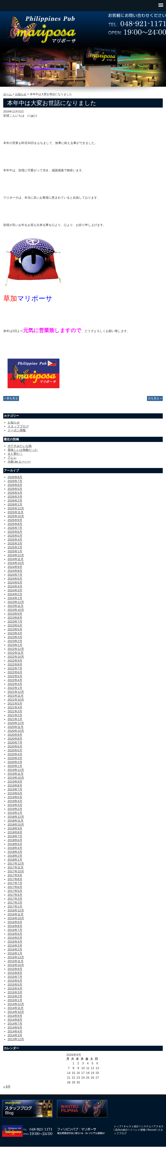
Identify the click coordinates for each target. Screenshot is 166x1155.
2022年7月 (15, 668)
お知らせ (20, 94)
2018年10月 (16, 824)
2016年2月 (15, 949)
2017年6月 (15, 887)
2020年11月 (16, 727)
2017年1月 (15, 906)
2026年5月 (15, 489)
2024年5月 (15, 582)
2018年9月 (15, 828)
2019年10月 (16, 777)
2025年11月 (16, 512)
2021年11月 (16, 695)
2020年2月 (15, 762)
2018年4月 (15, 848)
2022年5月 (15, 676)
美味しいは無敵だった (23, 450)
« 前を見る (11, 398)
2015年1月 (15, 1000)
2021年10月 (16, 699)
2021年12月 (16, 692)
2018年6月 (15, 840)
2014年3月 (15, 1035)
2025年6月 (15, 531)
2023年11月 (16, 606)
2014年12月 (16, 1004)
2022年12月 (16, 649)
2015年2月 (15, 996)
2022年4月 (15, 680)
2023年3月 (15, 637)
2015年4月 (15, 988)
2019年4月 (15, 801)
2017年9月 (15, 875)
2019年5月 (15, 797)
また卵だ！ (15, 453)
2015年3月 (15, 992)
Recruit (151, 1129)
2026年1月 (15, 504)
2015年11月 (16, 961)
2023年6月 (15, 625)
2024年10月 (16, 563)
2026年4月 (15, 492)
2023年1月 (15, 645)
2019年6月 (15, 793)
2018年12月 (16, 816)
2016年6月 (15, 934)
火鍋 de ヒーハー (19, 461)
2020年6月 (15, 746)
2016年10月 (16, 918)
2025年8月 (15, 524)
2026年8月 (15, 477)
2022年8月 (15, 664)
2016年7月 (15, 930)
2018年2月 (15, 855)
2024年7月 (15, 574)
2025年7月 (15, 528)
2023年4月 (15, 633)
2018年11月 (16, 820)
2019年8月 (15, 785)
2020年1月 (15, 766)
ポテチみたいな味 (20, 446)
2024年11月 (16, 559)
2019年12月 (16, 770)
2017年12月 (16, 863)
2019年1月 (15, 813)
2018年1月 (15, 859)
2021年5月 (15, 703)
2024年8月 (15, 571)
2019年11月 (16, 773)
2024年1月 (15, 598)
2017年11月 (16, 867)
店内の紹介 (121, 1129)
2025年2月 (15, 547)
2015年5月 (15, 984)
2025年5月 (15, 535)
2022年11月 (16, 652)
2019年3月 (15, 805)
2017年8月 (15, 879)
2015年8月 (15, 973)
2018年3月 (15, 852)
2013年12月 (16, 1039)
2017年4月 (15, 895)
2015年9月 (15, 969)
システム (146, 1126)
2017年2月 (15, 902)
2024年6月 (15, 578)
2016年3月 (15, 945)
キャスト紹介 (131, 1126)
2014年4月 (15, 1031)
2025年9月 (15, 520)
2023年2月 (15, 641)
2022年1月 (15, 688)
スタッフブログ (18, 426)
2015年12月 (16, 957)
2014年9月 (15, 1016)
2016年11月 (16, 914)
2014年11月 (16, 1008)
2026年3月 (15, 496)
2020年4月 (15, 754)
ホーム (8, 94)
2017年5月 (15, 891)
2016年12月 (16, 910)
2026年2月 (15, 500)
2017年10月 (16, 871)
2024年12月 (16, 555)
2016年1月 (15, 953)
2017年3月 (15, 898)
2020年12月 (16, 723)
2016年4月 (15, 941)
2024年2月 (15, 594)
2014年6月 (15, 1027)
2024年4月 (15, 586)
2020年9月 (15, 734)
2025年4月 (15, 539)
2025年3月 (15, 543)
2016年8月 (15, 926)
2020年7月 (15, 742)
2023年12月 (16, 602)
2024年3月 (15, 590)
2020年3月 (15, 758)
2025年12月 (16, 508)
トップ (117, 1126)
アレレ (12, 457)
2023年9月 (15, 613)
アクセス (158, 1126)
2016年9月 (15, 922)
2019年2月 (15, 809)
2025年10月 (16, 516)
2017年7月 (15, 883)
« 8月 (7, 1086)
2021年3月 (15, 711)
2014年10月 (16, 1012)
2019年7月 (15, 789)
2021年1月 (15, 719)
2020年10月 (16, 731)
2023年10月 (16, 610)
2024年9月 (15, 567)
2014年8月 (15, 1019)
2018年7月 (15, 836)
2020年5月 (15, 750)
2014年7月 (15, 1023)
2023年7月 (15, 621)
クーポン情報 (17, 430)
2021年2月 (15, 715)
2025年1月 (15, 551)
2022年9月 (15, 660)
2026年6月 (15, 485)
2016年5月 (15, 937)
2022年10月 (16, 656)
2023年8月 (15, 617)
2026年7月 (15, 481)
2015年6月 (15, 980)
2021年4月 (15, 707)
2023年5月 (15, 629)
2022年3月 (15, 684)
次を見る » (155, 398)
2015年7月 (15, 976)
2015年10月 (16, 965)
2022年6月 (15, 672)
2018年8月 (15, 832)
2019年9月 (15, 781)
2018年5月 (15, 844)
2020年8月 (15, 738)
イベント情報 (137, 1129)
